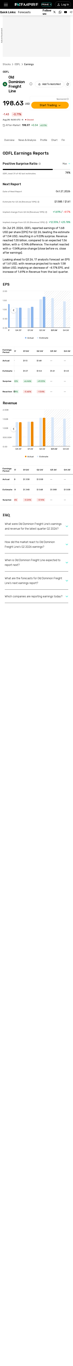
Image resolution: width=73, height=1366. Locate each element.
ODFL (17, 64)
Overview (9, 140)
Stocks (7, 64)
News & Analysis (27, 140)
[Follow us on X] (55, 12)
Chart (54, 140)
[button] (5, 4)
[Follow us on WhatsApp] (60, 12)
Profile (43, 140)
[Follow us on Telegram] (71, 12)
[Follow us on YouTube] (65, 12)
